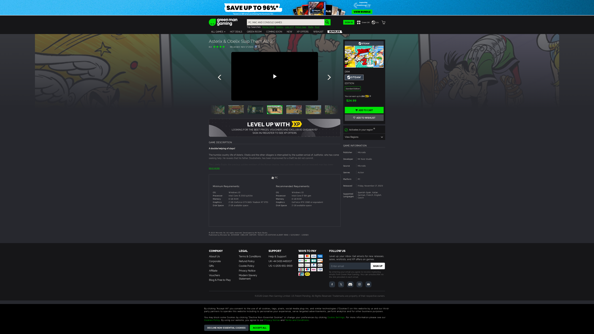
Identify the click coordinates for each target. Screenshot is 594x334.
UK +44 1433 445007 (280, 261)
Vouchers (214, 275)
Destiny (280, 26)
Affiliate (213, 270)
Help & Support (277, 256)
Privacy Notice (247, 270)
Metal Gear (300, 26)
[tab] (274, 177)
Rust (317, 26)
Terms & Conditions (250, 256)
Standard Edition (353, 88)
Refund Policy (247, 261)
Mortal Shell (268, 26)
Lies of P (289, 26)
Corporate (215, 261)
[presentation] (220, 77)
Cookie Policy (246, 265)
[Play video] (274, 76)
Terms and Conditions (297, 320)
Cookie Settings (336, 317)
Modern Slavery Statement (248, 276)
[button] (218, 31)
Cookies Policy (212, 320)
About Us (214, 256)
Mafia (310, 26)
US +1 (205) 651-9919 (281, 265)
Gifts (211, 265)
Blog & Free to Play (220, 279)
